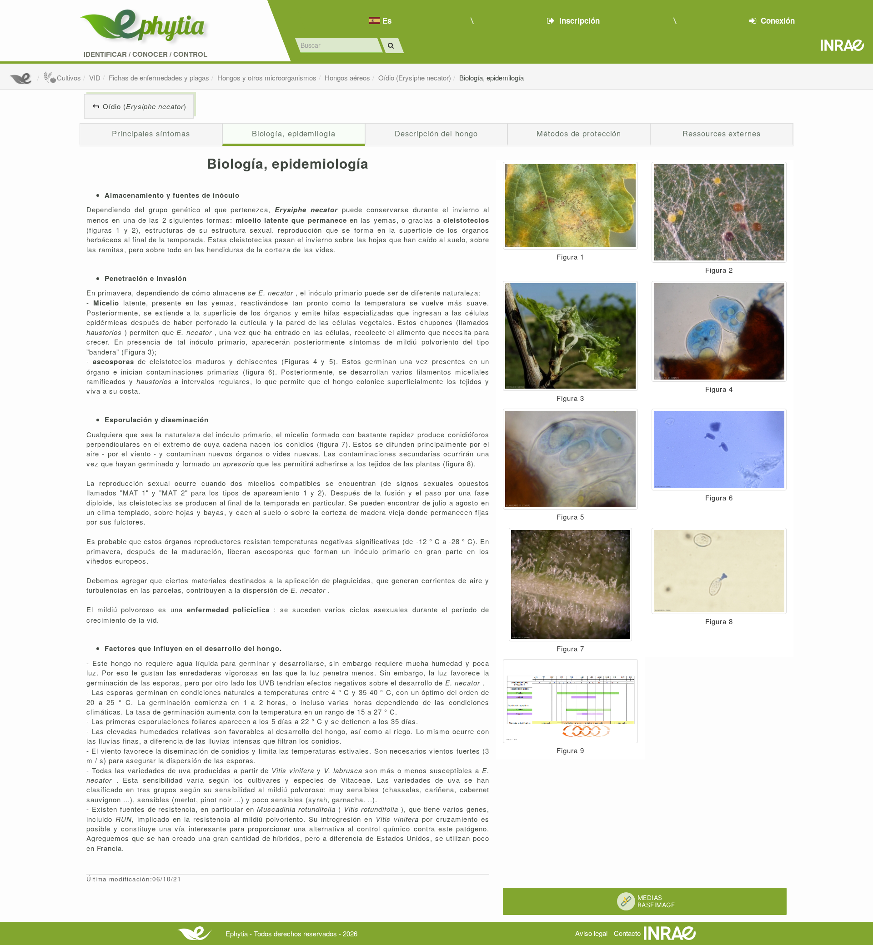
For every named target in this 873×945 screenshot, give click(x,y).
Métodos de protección (579, 133)
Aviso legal (591, 933)
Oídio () (144, 106)
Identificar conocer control (145, 54)
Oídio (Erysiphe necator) (414, 77)
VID (94, 77)
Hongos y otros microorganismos (266, 77)
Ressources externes (721, 133)
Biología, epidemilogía (491, 77)
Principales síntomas (151, 133)
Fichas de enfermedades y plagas (159, 77)
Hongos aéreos (347, 77)
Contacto (627, 933)
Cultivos (69, 77)
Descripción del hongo (436, 133)
